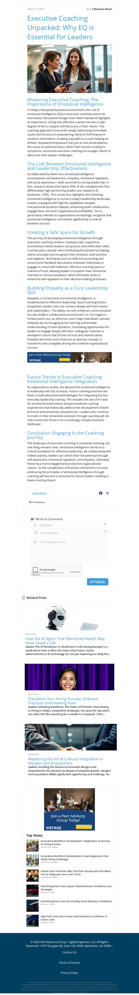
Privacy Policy (69, 973)
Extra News (39, 493)
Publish (99, 582)
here (86, 992)
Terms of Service (69, 963)
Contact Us (70, 952)
